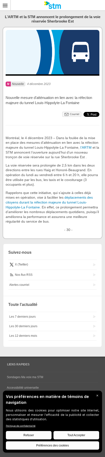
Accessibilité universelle (23, 387)
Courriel (74, 114)
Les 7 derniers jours (22, 316)
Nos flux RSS (23, 275)
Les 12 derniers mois (23, 335)
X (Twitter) (21, 264)
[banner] (52, 5)
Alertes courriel (19, 285)
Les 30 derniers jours (23, 326)
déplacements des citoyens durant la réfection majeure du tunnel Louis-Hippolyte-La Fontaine (49, 202)
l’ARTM (86, 147)
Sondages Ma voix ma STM (25, 377)
